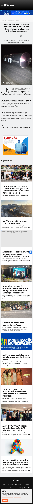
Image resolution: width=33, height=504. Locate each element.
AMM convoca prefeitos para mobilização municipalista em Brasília (16, 357)
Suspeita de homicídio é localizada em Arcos (13, 324)
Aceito (5, 500)
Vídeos (5, 488)
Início (13, 17)
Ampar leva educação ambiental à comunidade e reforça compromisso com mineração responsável (15, 289)
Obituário (26, 485)
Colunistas (18, 485)
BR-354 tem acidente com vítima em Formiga (14, 222)
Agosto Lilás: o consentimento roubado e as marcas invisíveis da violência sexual (16, 254)
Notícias (18, 17)
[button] (2, 5)
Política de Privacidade (7, 497)
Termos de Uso (17, 497)
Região (6, 40)
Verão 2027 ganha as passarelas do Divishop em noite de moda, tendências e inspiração (15, 392)
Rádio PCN (27, 488)
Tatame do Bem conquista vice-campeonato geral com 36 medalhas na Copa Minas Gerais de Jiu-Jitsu (15, 189)
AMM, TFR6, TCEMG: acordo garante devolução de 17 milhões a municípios (14, 428)
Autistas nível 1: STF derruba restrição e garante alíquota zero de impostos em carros (15, 462)
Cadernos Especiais (15, 488)
